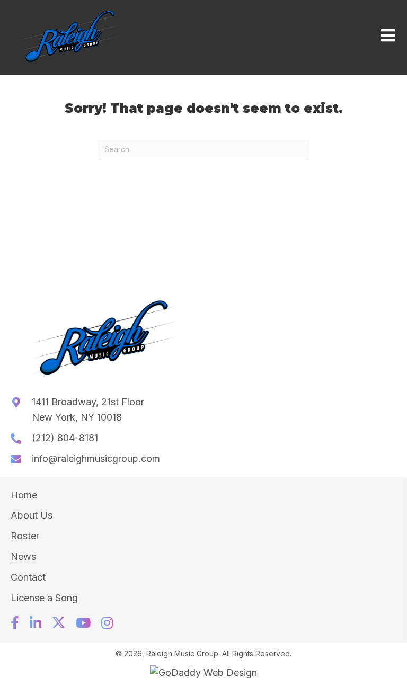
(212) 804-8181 (65, 437)
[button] (15, 622)
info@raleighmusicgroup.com (96, 458)
